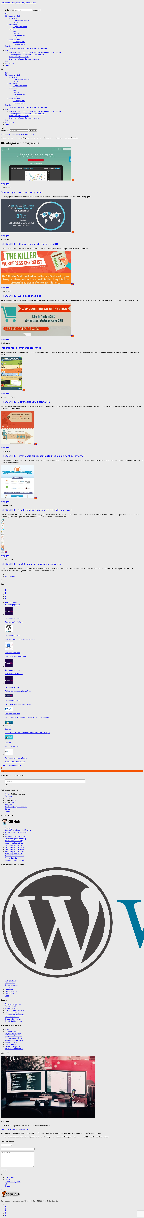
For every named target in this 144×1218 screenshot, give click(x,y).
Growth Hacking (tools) (13, 1021)
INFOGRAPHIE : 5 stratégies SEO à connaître (25, 401)
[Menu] (1, 1174)
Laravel (15, 31)
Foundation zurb (19, 44)
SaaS (6, 61)
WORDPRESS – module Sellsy (15, 762)
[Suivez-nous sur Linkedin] (5, 590)
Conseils (8, 46)
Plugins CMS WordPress (21, 20)
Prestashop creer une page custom (18, 704)
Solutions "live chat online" (14, 1015)
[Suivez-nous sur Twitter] (5, 592)
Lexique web (9, 1177)
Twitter (7, 794)
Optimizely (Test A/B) (12, 1031)
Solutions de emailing (12, 746)
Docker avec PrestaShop (14, 622)
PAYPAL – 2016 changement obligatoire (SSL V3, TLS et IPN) (27, 717)
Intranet (16, 37)
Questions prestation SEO (14, 1010)
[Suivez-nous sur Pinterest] (5, 596)
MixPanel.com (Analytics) (14, 1040)
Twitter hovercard (11, 991)
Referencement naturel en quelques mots (24, 59)
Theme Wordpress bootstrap (15, 839)
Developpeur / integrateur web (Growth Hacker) (18, 3)
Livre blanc (9, 1179)
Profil (14, 800)
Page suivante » (10, 576)
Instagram (8, 805)
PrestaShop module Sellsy (14, 847)
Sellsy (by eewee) (11, 981)
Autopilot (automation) (13, 1036)
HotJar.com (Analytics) (13, 1034)
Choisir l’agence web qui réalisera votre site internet (28, 48)
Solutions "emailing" (12, 1012)
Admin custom (10, 983)
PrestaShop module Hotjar (14, 849)
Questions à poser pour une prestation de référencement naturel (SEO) (35, 52)
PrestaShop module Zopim (14, 856)
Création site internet (12, 1019)
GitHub (7, 809)
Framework (13, 29)
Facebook (8, 796)
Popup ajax (9, 989)
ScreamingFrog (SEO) (12, 1047)
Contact (7, 65)
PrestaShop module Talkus (15, 851)
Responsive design (11, 1008)
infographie (5, 184)
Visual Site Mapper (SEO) (14, 1049)
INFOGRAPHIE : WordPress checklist (21, 295)
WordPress (13, 18)
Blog (6, 14)
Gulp (6, 834)
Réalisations (9, 63)
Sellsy (7, 1029)
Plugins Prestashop (20, 27)
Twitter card (9, 993)
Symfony (16, 33)
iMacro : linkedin (11, 858)
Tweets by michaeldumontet (11, 765)
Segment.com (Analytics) (13, 1038)
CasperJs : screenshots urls (14, 860)
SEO (6, 50)
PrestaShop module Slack (14, 845)
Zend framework (19, 35)
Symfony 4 (8, 828)
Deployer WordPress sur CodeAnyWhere (20, 639)
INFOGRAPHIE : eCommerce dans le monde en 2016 (29, 244)
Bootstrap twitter (19, 42)
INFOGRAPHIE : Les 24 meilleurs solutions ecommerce (31, 564)
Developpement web (12, 618)
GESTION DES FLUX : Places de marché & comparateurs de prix (27, 733)
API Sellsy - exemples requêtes (16, 832)
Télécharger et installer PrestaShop (18, 691)
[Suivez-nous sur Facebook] (5, 594)
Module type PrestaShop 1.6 (15, 843)
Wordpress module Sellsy (14, 841)
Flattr (7, 996)
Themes (16, 22)
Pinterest (8, 798)
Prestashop (13, 25)
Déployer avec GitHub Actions (15, 656)
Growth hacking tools (12, 1182)
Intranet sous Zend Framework (16, 836)
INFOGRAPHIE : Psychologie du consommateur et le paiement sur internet (43, 455)
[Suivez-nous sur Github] (5, 588)
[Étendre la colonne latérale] (1, 580)
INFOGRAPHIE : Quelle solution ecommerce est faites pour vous (36, 510)
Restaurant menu (11, 985)
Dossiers (8, 729)
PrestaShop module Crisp (14, 854)
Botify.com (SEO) (11, 1042)
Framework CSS (14, 40)
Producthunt (9, 811)
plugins (24, 758)
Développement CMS (12, 16)
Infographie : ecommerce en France (21, 347)
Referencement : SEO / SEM (19, 57)
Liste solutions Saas (12, 1017)
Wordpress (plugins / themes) (16, 807)
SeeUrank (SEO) (10, 1044)
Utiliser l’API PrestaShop (14, 674)
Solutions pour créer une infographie (22, 192)
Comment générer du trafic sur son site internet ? (27, 55)
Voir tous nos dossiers (13, 1004)
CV (6, 1184)
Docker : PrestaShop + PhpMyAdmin (18, 830)
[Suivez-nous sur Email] (5, 598)
